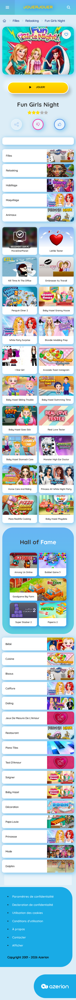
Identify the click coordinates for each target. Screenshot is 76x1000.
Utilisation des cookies (27, 913)
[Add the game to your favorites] (66, 34)
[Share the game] (16, 124)
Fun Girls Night (55, 21)
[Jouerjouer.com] (4, 21)
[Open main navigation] (7, 7)
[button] (68, 7)
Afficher (17, 945)
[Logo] (38, 7)
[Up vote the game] (59, 124)
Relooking (32, 21)
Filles (16, 21)
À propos (18, 929)
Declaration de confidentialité (32, 905)
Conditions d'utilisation (27, 921)
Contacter (19, 937)
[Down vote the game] (38, 124)
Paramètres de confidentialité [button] (33, 896)
